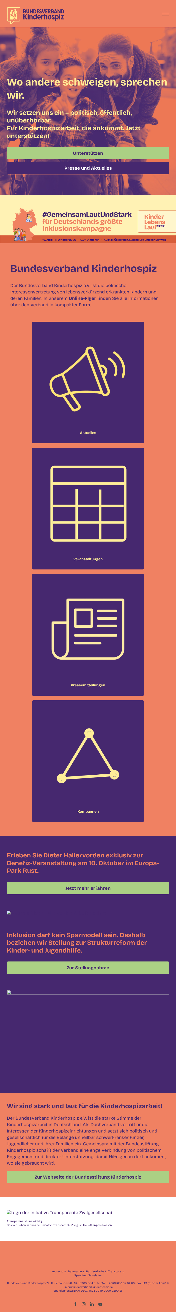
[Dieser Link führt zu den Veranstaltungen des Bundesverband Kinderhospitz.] (88, 508)
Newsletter (95, 1275)
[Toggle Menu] (165, 14)
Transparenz (116, 1271)
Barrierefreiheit (96, 1271)
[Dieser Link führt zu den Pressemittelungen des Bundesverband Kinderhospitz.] (88, 635)
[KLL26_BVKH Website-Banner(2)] (88, 209)
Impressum (59, 1271)
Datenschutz (76, 1271)
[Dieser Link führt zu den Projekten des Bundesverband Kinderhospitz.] (88, 761)
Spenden (80, 1275)
